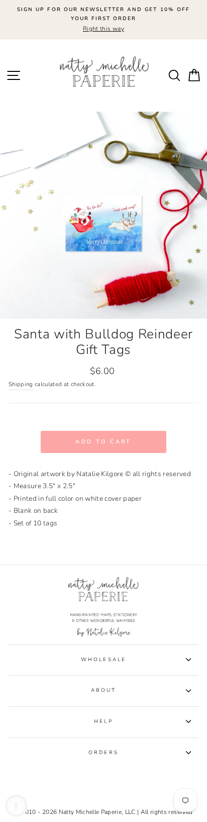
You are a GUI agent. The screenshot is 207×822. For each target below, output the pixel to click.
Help (103, 721)
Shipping (21, 384)
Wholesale (103, 659)
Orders (103, 752)
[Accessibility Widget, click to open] (16, 805)
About (103, 690)
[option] (103, 19)
